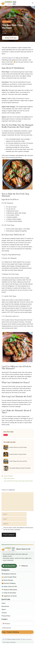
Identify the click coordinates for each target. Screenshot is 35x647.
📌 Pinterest (6, 624)
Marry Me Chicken (9, 478)
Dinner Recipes (10, 18)
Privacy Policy (6, 616)
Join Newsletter (10, 566)
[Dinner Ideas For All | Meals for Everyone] (9, 3)
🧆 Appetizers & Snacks (9, 596)
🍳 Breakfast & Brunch (9, 574)
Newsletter (5, 606)
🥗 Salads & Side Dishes (9, 590)
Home (3, 18)
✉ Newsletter (6, 628)
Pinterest (24, 566)
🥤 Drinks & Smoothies (9, 593)
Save (6, 435)
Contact (4, 613)
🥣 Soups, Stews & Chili (9, 586)
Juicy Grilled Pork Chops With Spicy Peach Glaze (18, 481)
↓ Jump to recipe (10, 38)
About (4, 609)
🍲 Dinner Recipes (7, 580)
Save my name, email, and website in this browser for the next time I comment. (18, 529)
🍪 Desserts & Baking (8, 583)
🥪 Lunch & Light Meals (9, 577)
